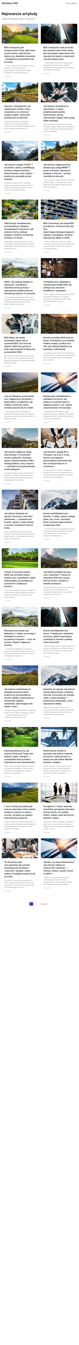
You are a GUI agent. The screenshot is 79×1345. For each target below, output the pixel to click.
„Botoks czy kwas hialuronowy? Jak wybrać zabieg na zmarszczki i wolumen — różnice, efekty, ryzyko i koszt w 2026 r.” (59, 868)
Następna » (44, 904)
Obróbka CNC (10, 3)
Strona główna (71, 3)
